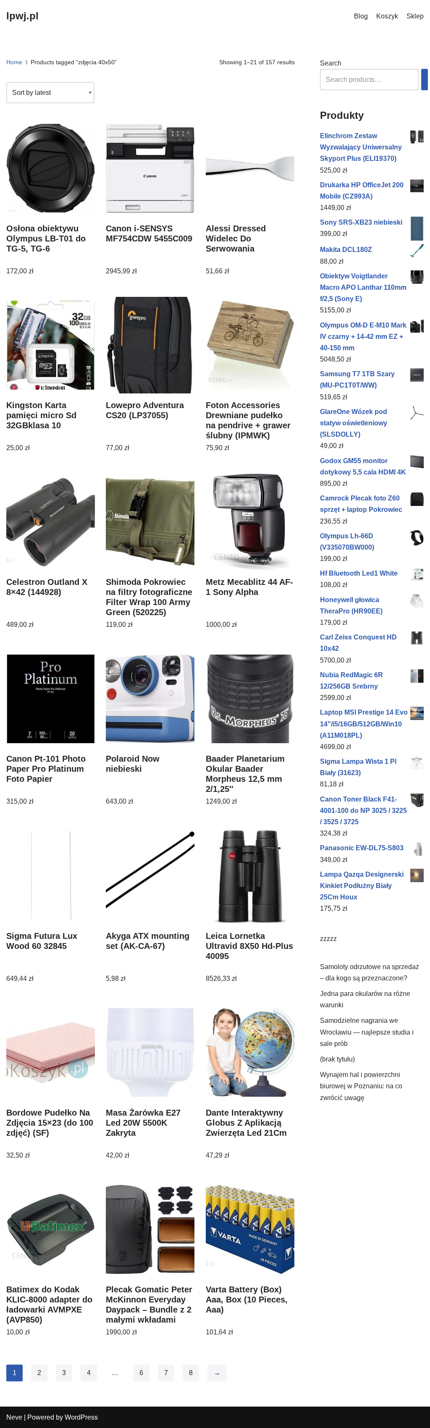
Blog (361, 16)
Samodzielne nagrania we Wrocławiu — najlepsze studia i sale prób (367, 1032)
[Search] (424, 79)
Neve (14, 1417)
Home (14, 62)
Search (330, 63)
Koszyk (387, 16)
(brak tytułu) (337, 1059)
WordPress (81, 1417)
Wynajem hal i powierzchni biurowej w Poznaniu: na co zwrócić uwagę (361, 1086)
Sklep (415, 16)
